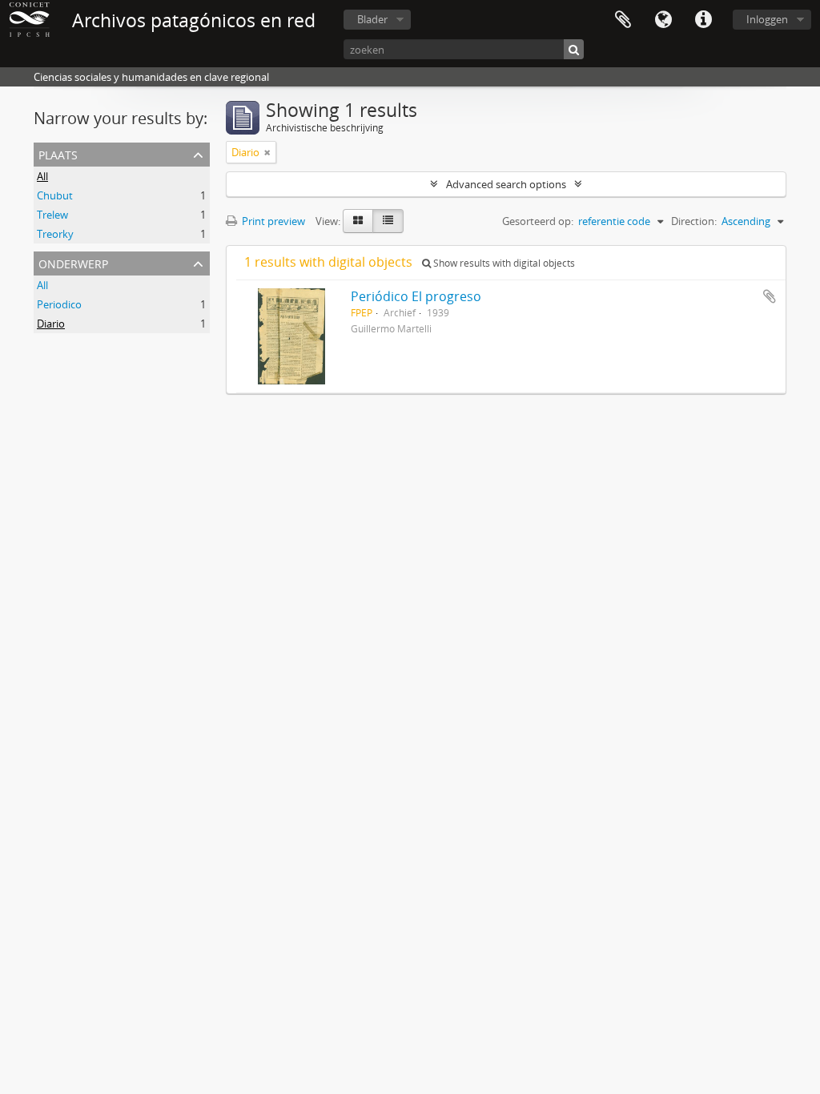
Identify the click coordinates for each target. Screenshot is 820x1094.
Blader (372, 19)
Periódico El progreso (416, 296)
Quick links (703, 20)
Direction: (694, 221)
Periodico (59, 304)
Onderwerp (73, 262)
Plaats (58, 153)
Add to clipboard (770, 296)
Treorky (55, 234)
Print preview (272, 221)
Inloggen (767, 19)
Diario (51, 323)
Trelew (52, 214)
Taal (663, 20)
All (42, 176)
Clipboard (623, 20)
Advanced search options (506, 184)
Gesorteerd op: (537, 221)
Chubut (55, 195)
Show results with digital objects (503, 263)
